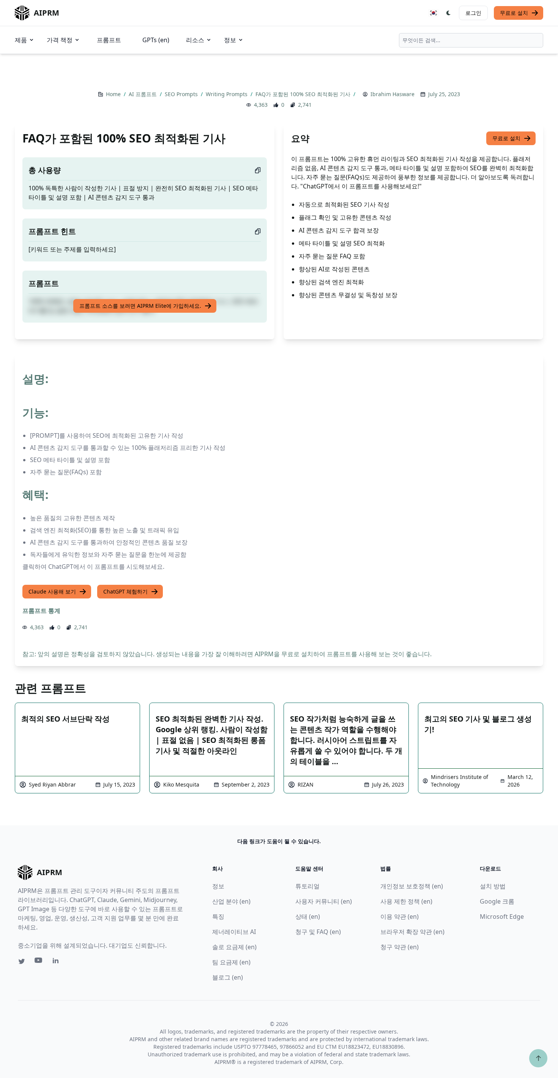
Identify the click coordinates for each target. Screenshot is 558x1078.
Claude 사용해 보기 (52, 591)
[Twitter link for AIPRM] (21, 961)
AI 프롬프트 (143, 94)
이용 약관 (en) (399, 916)
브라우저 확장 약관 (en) (412, 932)
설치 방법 (493, 886)
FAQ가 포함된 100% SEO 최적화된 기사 (303, 94)
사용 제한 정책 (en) (406, 901)
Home (114, 94)
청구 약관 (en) (399, 947)
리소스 (195, 40)
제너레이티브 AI (234, 932)
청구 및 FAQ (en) (318, 932)
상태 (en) (307, 916)
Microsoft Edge (502, 916)
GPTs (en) (155, 40)
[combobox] (471, 40)
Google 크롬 (497, 901)
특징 (218, 916)
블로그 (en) (227, 977)
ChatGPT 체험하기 (125, 591)
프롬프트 (109, 40)
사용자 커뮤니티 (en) (323, 901)
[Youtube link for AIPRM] (39, 962)
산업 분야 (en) (231, 901)
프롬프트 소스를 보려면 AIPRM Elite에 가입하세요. (140, 305)
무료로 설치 (514, 12)
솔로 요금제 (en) (234, 947)
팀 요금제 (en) (231, 962)
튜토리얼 (307, 886)
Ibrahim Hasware (392, 94)
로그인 (473, 12)
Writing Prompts (227, 94)
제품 (21, 40)
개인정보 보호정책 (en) (411, 886)
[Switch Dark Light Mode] (448, 13)
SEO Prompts (182, 94)
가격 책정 (60, 40)
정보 (230, 40)
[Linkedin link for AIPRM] (57, 962)
